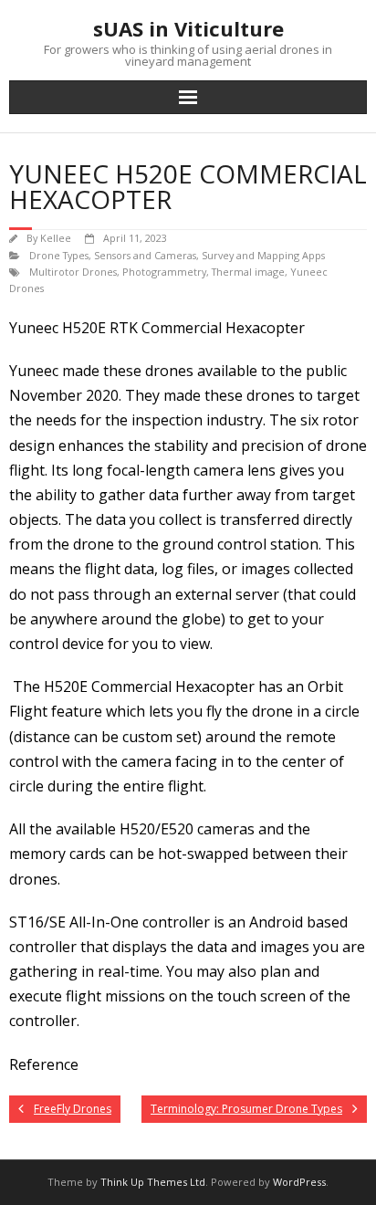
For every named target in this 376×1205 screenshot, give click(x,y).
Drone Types (59, 255)
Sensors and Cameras (145, 255)
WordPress (299, 1182)
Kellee (55, 238)
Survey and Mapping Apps (263, 255)
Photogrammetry (164, 271)
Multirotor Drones (73, 271)
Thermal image (248, 271)
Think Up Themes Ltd (152, 1182)
